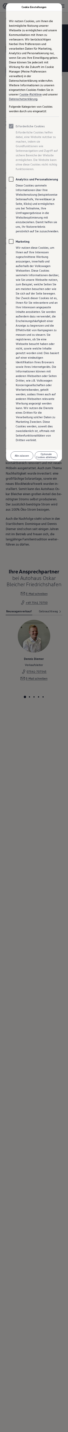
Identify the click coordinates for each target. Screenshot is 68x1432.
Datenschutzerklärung (23, 99)
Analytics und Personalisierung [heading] (37, 179)
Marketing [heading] (22, 241)
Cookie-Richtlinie (30, 94)
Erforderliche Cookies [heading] (30, 126)
